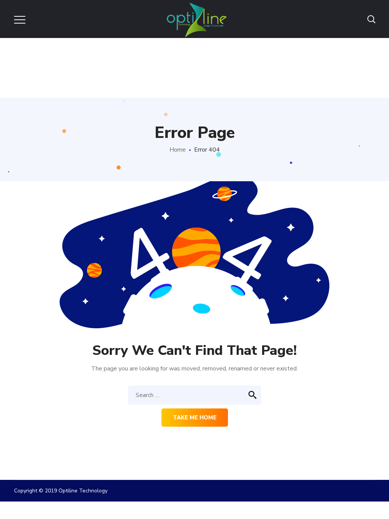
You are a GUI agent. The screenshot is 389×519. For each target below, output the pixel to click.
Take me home (195, 417)
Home (177, 150)
